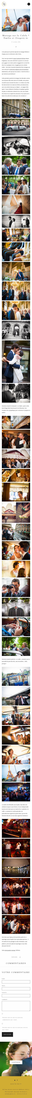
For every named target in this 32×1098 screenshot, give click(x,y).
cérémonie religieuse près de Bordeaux (19, 69)
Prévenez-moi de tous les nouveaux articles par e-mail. (15, 1028)
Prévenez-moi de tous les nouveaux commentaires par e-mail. (12, 1018)
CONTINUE (16, 1062)
